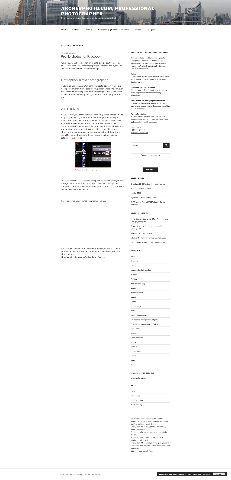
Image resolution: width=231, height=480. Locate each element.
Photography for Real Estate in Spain (152, 238)
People (133, 302)
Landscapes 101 (149, 233)
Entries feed (135, 396)
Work (133, 365)
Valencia (134, 356)
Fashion (134, 279)
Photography (136, 306)
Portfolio (88, 30)
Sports (133, 342)
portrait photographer (139, 315)
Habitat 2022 (136, 193)
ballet (133, 256)
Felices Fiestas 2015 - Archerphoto (144, 226)
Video (133, 360)
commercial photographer (141, 270)
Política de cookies (67, 474)
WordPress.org (136, 405)
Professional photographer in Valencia (145, 324)
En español (151, 30)
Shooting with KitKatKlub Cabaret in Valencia (148, 184)
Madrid (133, 288)
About (63, 30)
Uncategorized (136, 351)
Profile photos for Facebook (81, 56)
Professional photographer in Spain (144, 320)
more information (204, 474)
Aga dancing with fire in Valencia (143, 198)
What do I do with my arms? (141, 188)
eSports (134, 275)
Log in (133, 391)
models (133, 297)
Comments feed (137, 400)
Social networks (137, 338)
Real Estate (135, 329)
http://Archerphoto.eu (139, 378)
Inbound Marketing (138, 284)
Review (133, 333)
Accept (218, 474)
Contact (75, 30)
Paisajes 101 (136, 233)
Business (134, 261)
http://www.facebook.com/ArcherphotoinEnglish (83, 257)
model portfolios (137, 293)
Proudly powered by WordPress (89, 474)
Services (137, 30)
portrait (133, 311)
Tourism (134, 347)
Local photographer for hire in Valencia (113, 30)
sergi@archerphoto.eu (139, 133)
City (132, 266)
